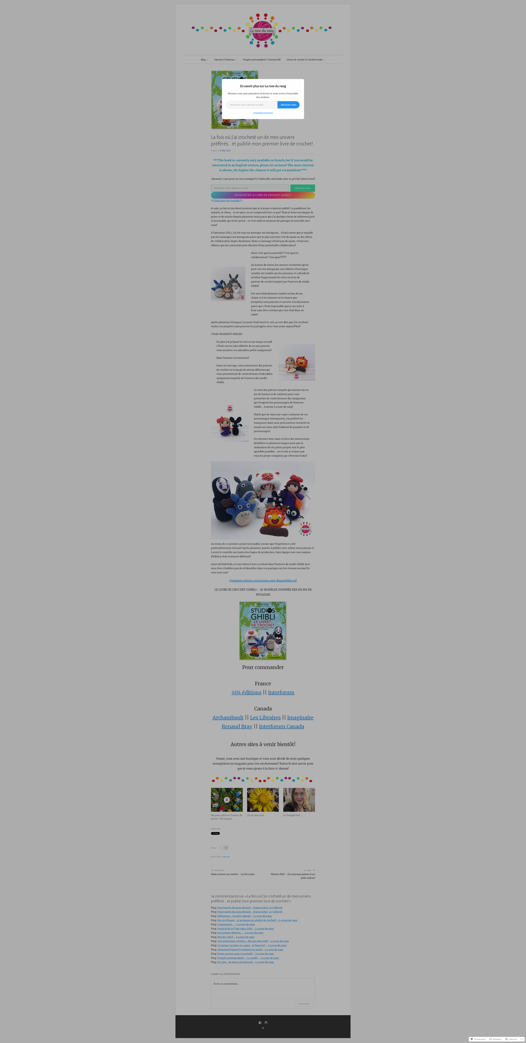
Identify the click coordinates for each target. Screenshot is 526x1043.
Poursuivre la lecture (263, 113)
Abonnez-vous (288, 104)
